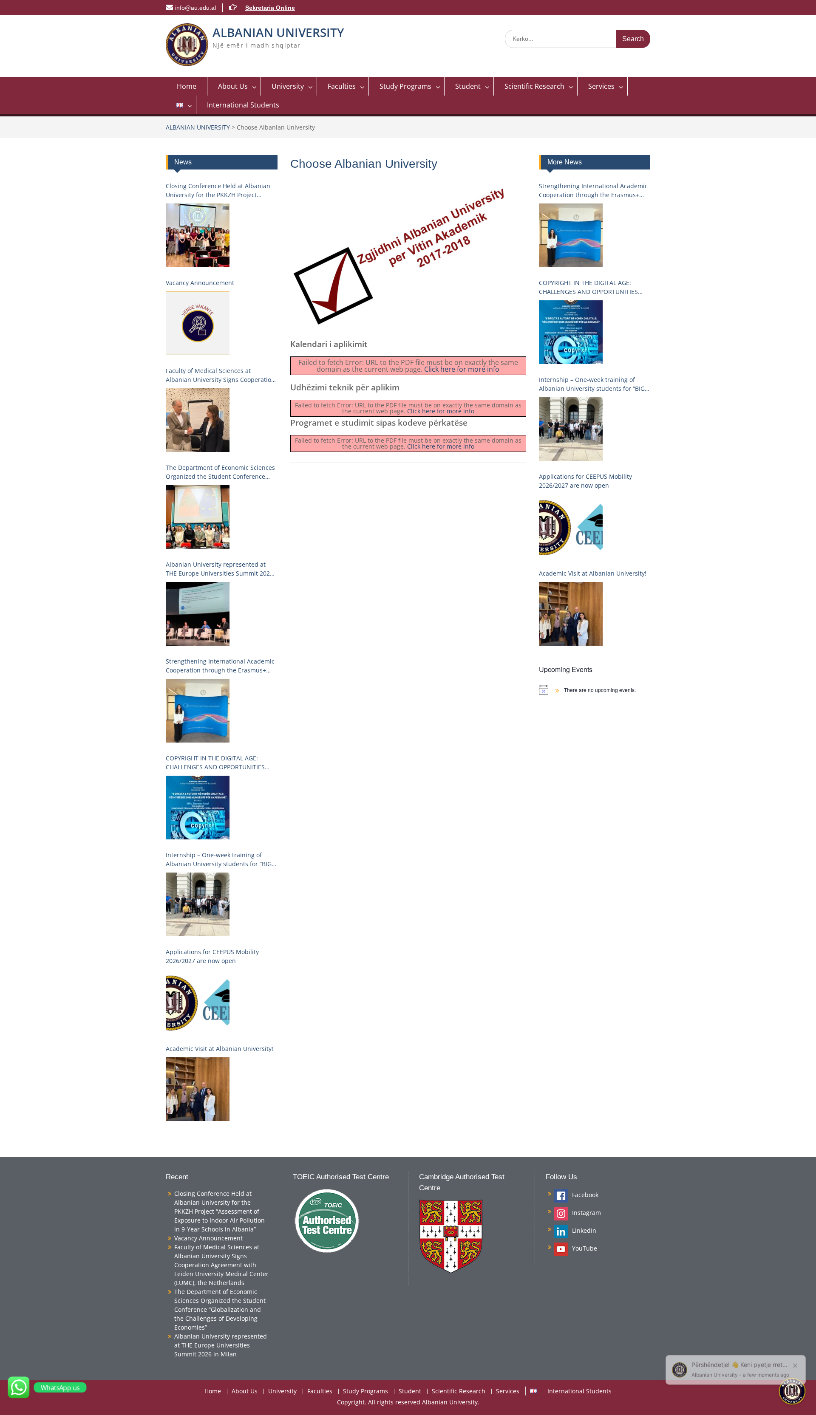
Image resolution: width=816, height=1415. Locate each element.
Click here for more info (461, 369)
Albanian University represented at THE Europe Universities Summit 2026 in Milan (219, 569)
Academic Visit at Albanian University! (592, 573)
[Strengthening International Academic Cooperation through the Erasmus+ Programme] (571, 235)
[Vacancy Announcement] (198, 323)
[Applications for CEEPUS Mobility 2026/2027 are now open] (571, 526)
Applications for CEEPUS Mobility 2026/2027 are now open (585, 480)
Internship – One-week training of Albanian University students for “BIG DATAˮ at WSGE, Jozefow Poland (592, 384)
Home (186, 86)
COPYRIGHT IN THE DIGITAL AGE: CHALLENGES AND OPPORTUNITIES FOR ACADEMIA (588, 287)
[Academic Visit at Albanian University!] (571, 614)
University (288, 86)
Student (468, 86)
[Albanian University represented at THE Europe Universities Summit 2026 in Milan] (198, 614)
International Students (243, 105)
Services (601, 86)
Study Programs (405, 86)
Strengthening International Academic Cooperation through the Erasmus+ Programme (593, 190)
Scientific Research (534, 86)
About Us (233, 86)
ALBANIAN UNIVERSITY (278, 32)
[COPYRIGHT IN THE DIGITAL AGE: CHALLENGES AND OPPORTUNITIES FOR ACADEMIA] (571, 332)
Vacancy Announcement (200, 283)
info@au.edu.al (195, 7)
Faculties (342, 86)
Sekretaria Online (270, 7)
